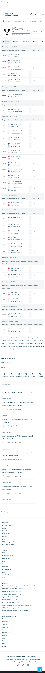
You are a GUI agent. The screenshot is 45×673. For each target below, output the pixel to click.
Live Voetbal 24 (22, 656)
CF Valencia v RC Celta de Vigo (11, 594)
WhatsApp (26, 376)
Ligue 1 (4, 536)
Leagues (5, 621)
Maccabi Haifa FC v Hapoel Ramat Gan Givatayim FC (18, 586)
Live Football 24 (11, 656)
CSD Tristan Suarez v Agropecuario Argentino (16, 605)
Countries (5, 627)
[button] (41, 21)
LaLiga (4, 528)
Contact (4, 646)
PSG (3, 572)
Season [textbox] (35, 31)
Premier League (7, 525)
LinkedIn (19, 376)
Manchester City (7, 555)
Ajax (3, 577)
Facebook (5, 376)
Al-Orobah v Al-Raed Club (10, 602)
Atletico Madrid (7, 575)
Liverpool (5, 566)
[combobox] (37, 31)
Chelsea (5, 564)
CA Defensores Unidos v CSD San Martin (15, 610)
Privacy (4, 643)
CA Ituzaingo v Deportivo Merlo (12, 608)
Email (33, 376)
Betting (4, 635)
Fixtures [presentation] (15, 41)
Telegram (40, 376)
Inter (3, 561)
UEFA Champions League (10, 542)
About (4, 638)
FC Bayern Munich (8, 553)
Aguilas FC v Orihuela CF (10, 597)
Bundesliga (6, 533)
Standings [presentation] (26, 41)
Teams (4, 624)
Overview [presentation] (6, 41)
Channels (5, 630)
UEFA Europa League (8, 544)
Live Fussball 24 (33, 656)
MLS (3, 539)
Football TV (6, 632)
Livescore (5, 619)
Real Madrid (6, 558)
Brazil (14, 27)
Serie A (4, 531)
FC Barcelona (6, 569)
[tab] (6, 42)
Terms (4, 641)
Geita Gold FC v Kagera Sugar (11, 591)
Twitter (12, 376)
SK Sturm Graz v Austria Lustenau (13, 588)
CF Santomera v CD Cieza (10, 599)
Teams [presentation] (35, 41)
